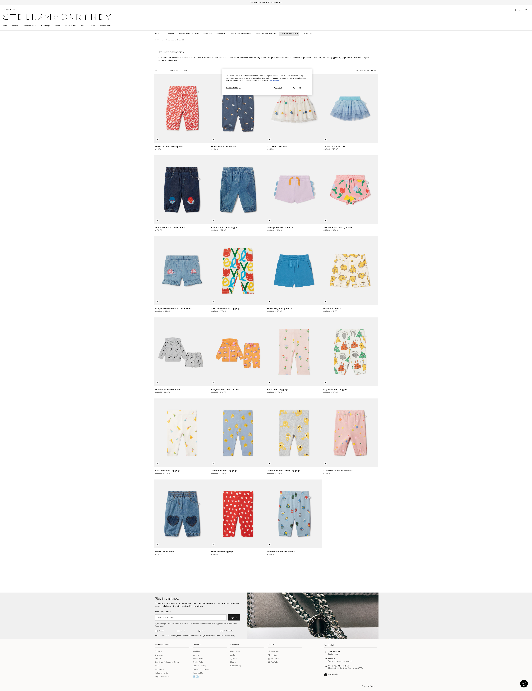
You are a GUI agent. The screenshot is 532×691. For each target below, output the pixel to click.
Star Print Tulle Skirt (277, 146)
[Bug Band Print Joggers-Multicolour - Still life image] (350, 351)
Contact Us (159, 669)
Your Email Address (163, 612)
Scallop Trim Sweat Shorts (280, 227)
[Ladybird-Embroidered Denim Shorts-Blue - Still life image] (182, 270)
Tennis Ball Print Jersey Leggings (283, 471)
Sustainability (228, 631)
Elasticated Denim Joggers (225, 227)
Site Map (196, 651)
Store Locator (334, 652)
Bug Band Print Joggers (335, 390)
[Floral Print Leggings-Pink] (294, 351)
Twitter (274, 655)
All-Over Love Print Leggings (225, 308)
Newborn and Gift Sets (189, 34)
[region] (267, 82)
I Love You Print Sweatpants (169, 146)
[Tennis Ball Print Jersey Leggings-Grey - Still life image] (294, 432)
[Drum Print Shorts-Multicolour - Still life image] (350, 270)
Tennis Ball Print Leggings (224, 471)
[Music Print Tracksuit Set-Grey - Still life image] (182, 351)
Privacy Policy (229, 636)
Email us (331, 659)
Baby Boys (221, 34)
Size (185, 70)
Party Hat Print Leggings (167, 471)
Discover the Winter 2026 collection (266, 2)
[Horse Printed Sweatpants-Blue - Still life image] (238, 108)
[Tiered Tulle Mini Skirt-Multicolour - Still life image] (350, 108)
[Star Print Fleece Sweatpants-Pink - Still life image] (350, 432)
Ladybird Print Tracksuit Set (225, 390)
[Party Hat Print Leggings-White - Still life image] (182, 432)
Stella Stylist (333, 674)
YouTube (274, 662)
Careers (196, 655)
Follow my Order (161, 673)
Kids (203, 631)
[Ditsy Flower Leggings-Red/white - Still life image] (238, 514)
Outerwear (307, 34)
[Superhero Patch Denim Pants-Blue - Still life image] (182, 189)
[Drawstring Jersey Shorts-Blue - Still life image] (294, 270)
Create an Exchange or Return (167, 662)
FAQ (156, 666)
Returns (158, 659)
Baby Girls (208, 34)
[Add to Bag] (157, 139)
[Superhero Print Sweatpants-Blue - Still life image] (294, 514)
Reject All (297, 88)
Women (161, 631)
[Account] (520, 10)
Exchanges (159, 655)
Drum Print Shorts (332, 308)
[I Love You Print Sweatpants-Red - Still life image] (182, 108)
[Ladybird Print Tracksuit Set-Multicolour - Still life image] (238, 351)
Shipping (158, 651)
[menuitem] (15, 25)
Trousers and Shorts (289, 34)
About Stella (235, 651)
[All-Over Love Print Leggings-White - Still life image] (238, 270)
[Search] (515, 10)
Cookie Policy (198, 662)
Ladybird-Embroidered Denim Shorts (174, 308)
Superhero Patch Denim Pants (170, 227)
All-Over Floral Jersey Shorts (337, 227)
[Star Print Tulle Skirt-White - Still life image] (294, 108)
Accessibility (198, 673)
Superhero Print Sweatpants (281, 552)
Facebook (275, 651)
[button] (524, 684)
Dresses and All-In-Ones (240, 34)
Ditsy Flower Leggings (222, 552)
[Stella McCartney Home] (57, 17)
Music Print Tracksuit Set (167, 390)
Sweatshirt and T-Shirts (265, 34)
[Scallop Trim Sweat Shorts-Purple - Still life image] (294, 189)
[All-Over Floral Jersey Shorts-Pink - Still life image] (350, 189)
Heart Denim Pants (164, 552)
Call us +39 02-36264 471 (338, 666)
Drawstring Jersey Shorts (279, 308)
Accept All (278, 88)
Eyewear (233, 659)
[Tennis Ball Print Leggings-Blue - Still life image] (238, 432)
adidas (183, 631)
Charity (233, 662)
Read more (159, 626)
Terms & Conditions (201, 669)
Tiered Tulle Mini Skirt (334, 146)
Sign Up (234, 618)
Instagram (275, 659)
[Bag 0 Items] (526, 10)
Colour (158, 70)
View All (171, 34)
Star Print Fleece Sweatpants (338, 471)
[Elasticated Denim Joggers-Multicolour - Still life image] (238, 189)
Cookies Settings (199, 666)
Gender (172, 70)
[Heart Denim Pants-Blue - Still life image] (182, 514)
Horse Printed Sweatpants (224, 146)
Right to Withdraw (162, 677)
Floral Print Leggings (277, 390)
